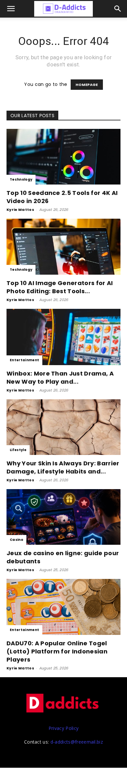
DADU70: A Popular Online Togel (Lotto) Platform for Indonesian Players (57, 651)
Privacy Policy (63, 728)
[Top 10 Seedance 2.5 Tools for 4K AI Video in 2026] (63, 157)
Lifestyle (18, 449)
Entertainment (24, 360)
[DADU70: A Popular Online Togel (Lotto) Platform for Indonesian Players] (63, 607)
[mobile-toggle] (11, 9)
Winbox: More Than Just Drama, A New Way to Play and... (60, 377)
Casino (16, 539)
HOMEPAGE (87, 84)
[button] (118, 9)
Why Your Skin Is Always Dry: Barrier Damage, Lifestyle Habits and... (63, 467)
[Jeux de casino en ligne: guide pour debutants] (63, 517)
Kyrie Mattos (20, 209)
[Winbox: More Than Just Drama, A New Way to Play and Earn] (63, 337)
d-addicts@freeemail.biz (76, 742)
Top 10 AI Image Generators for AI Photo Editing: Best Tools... (60, 287)
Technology (21, 179)
